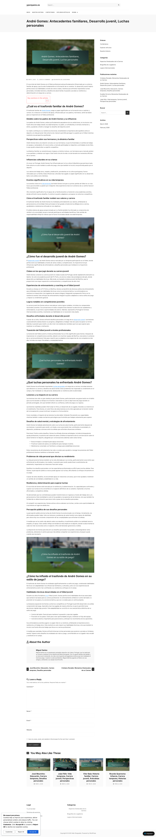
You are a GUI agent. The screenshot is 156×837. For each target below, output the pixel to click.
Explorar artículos (63, 12)
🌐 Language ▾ (148, 833)
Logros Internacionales (107, 68)
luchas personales (59, 386)
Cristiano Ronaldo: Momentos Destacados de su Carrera (76, 669)
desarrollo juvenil (33, 260)
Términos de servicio (33, 812)
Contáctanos (50, 12)
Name (29, 711)
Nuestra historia (38, 12)
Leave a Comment (44, 79)
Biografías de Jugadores (61, 79)
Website (29, 730)
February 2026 (104, 127)
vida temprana (46, 183)
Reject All (21, 832)
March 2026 (104, 124)
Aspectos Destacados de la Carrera (111, 61)
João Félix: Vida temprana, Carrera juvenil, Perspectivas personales (113, 100)
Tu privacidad (31, 809)
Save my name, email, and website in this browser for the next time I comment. (51, 739)
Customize (9, 832)
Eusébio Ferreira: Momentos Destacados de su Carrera (114, 95)
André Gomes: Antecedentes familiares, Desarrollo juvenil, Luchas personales (113, 84)
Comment (30, 687)
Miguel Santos (41, 650)
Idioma (74, 12)
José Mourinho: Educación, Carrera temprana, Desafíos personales (42, 669)
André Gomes (46, 110)
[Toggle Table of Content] (46, 100)
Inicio (28, 12)
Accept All (33, 832)
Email (29, 720)
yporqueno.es (33, 5)
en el (46, 595)
